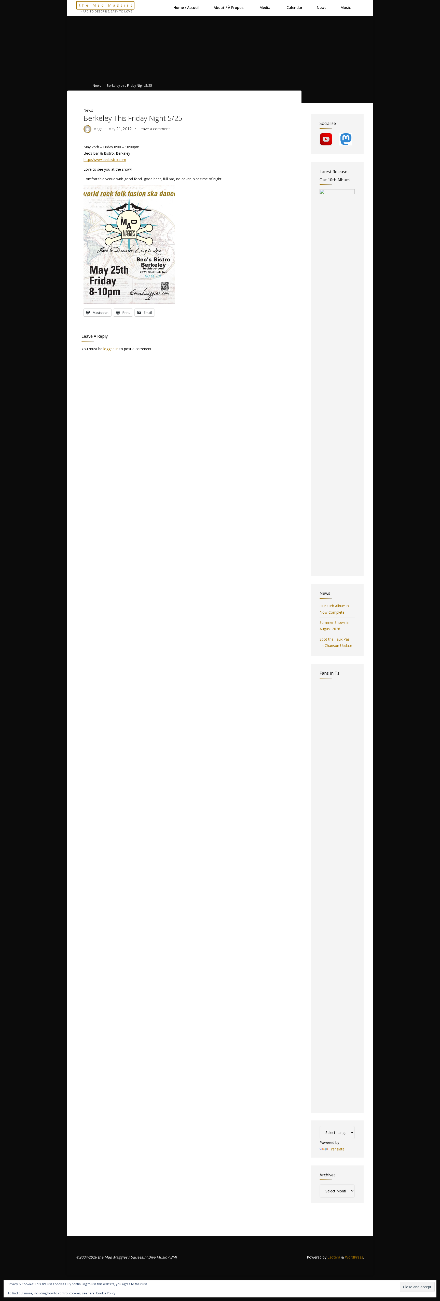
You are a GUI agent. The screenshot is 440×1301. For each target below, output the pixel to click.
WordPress (354, 1257)
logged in (110, 348)
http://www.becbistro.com (105, 159)
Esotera (333, 1257)
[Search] (361, 7)
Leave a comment (154, 128)
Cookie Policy (105, 1293)
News (97, 86)
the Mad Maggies (106, 5)
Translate (337, 1149)
